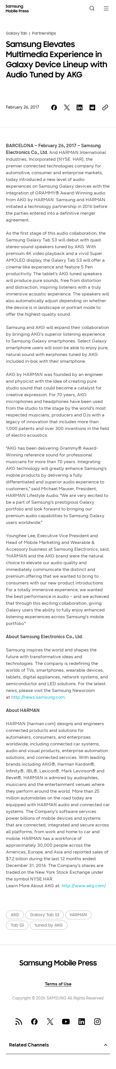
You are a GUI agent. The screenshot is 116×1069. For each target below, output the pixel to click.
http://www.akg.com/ (84, 885)
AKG (15, 915)
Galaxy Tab (16, 34)
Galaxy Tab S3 (44, 915)
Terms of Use (58, 984)
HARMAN (78, 915)
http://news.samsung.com (38, 697)
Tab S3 (17, 925)
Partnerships (44, 34)
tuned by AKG (49, 925)
